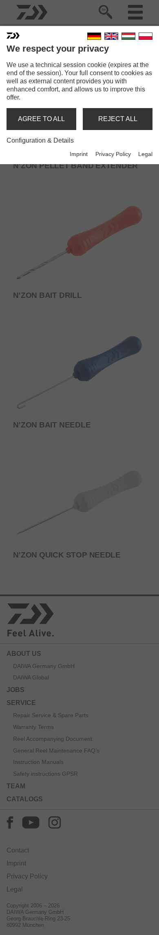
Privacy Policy (113, 154)
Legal (145, 154)
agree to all (41, 118)
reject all (117, 118)
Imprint (79, 154)
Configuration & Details (40, 140)
